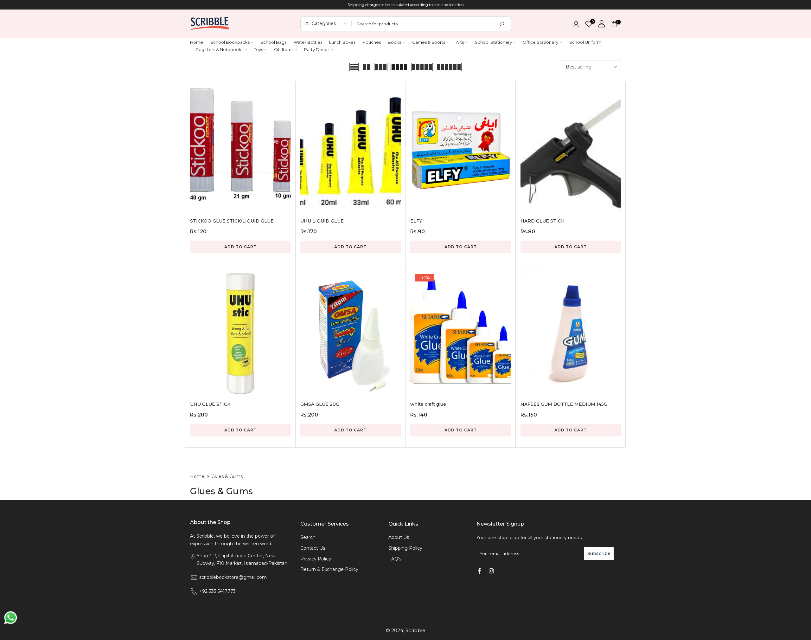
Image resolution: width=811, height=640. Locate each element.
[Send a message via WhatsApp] (10, 617)
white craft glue (428, 404)
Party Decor (316, 49)
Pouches (372, 42)
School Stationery (493, 42)
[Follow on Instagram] (491, 571)
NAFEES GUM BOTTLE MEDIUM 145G (563, 404)
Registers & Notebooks (219, 49)
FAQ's (394, 559)
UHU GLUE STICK (210, 404)
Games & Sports (428, 42)
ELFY (416, 221)
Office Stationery (540, 42)
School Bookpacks (230, 42)
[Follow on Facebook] (479, 571)
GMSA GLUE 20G (319, 404)
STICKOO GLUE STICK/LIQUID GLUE (232, 221)
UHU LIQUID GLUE (322, 221)
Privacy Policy (315, 559)
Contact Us (312, 548)
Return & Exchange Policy (329, 569)
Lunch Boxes (342, 42)
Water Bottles (308, 42)
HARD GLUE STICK (542, 221)
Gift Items (283, 49)
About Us (398, 537)
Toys (258, 49)
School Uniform (585, 42)
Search (308, 537)
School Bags (273, 42)
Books (394, 42)
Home (196, 42)
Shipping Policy (405, 548)
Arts (460, 42)
